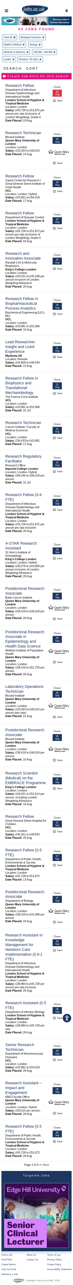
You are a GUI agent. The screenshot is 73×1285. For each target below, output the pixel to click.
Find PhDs (6, 1259)
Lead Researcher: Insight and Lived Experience (20, 347)
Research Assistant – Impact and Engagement (23, 1088)
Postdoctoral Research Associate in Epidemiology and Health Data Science (24, 639)
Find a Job (6, 1255)
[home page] (35, 14)
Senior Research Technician (19, 1047)
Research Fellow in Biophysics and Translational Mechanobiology (21, 385)
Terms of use (54, 1255)
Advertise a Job (9, 1274)
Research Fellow (19, 85)
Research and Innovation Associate (23, 255)
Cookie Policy (54, 1264)
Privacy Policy (54, 1259)
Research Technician (23, 133)
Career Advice (8, 1264)
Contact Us (32, 1259)
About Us (31, 1255)
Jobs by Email (8, 1269)
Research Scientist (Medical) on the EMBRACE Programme (25, 778)
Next (46, 1164)
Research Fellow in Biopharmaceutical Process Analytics (21, 303)
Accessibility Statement (59, 1269)
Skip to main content (14, 3)
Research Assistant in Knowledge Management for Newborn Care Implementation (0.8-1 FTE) (24, 947)
